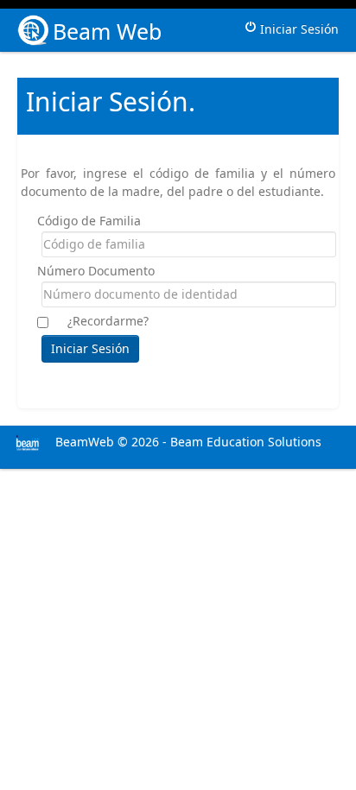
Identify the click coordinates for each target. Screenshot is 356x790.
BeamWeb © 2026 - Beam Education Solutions (186, 441)
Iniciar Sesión (298, 29)
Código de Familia (89, 220)
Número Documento (96, 270)
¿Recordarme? (108, 321)
